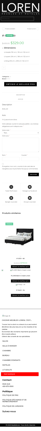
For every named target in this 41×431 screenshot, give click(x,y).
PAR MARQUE (9, 374)
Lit (10, 76)
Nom (4, 155)
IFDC (8, 79)
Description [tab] (20, 95)
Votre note (6, 130)
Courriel (24, 155)
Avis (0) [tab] (20, 99)
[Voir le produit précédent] (3, 28)
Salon (5, 341)
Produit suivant (31, 28)
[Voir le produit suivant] (37, 28)
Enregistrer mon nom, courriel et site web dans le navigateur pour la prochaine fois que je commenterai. (20, 168)
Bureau (5, 355)
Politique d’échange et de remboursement (14, 400)
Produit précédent (10, 28)
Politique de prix (10, 395)
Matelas (6, 365)
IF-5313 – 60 (20, 258)
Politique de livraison (12, 406)
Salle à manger (9, 346)
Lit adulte (7, 370)
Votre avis (6, 136)
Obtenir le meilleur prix (20, 84)
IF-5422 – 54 (20, 290)
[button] (38, 18)
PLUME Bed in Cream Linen (20, 276)
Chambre (6, 351)
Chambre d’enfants (11, 360)
